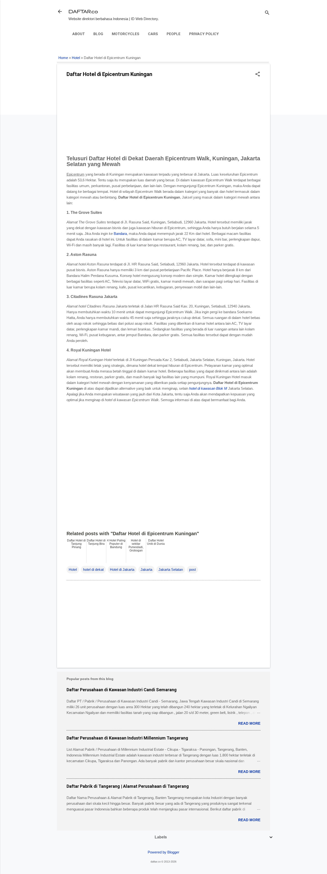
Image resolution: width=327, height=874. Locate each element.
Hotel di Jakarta (122, 569)
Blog (98, 34)
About (78, 34)
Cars (153, 34)
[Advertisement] (163, 117)
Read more (249, 723)
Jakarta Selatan (170, 569)
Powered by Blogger (163, 852)
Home (63, 58)
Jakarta (146, 569)
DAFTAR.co (83, 11)
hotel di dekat (93, 569)
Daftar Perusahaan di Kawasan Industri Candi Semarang (122, 689)
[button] (257, 74)
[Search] (267, 13)
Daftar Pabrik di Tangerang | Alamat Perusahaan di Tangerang (128, 786)
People (173, 34)
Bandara (120, 234)
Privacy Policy (204, 34)
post (192, 569)
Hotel (76, 58)
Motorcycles (125, 34)
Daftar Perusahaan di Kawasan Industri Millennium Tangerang (127, 737)
